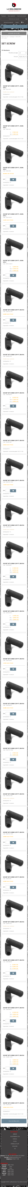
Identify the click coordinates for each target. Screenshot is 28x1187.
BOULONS (14, 1146)
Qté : (4, 179)
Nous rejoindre (11, 16)
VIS (15, 1148)
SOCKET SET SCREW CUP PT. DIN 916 (13, 310)
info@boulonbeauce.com (15, 1157)
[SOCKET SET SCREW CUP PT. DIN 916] (14, 296)
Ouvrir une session (21, 16)
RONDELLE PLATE (15, 1143)
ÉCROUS (15, 1139)
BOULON (18, 36)
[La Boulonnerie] (14, 7)
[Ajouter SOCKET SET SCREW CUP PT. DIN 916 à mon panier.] (13, 320)
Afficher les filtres (14, 33)
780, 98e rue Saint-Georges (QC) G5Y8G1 (15, 1155)
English (17, 22)
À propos (3, 16)
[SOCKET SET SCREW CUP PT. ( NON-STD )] (14, 73)
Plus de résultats (14, 1121)
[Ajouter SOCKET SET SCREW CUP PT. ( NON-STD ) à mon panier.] (13, 179)
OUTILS (15, 1141)
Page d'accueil (4, 36)
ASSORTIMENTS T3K (15, 1136)
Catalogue (12, 36)
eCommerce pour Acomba (13, 1186)
